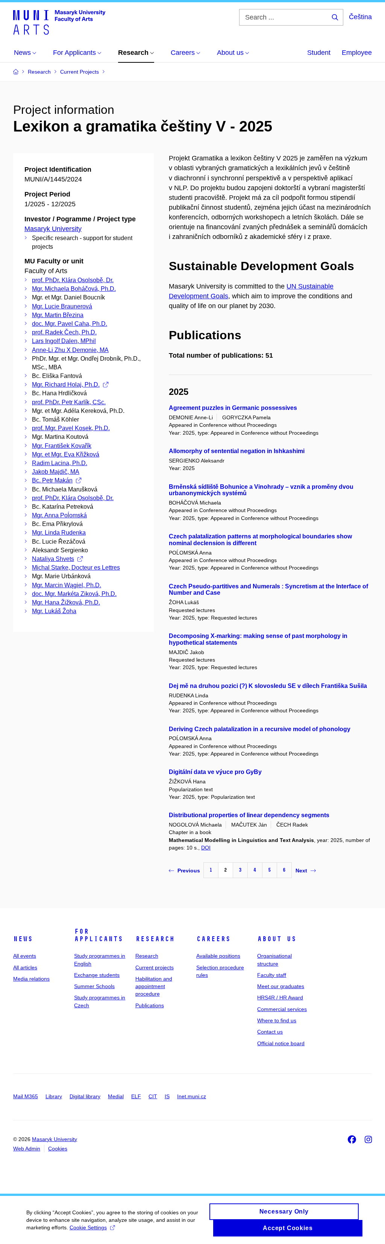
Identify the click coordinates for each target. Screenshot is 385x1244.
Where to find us (276, 1020)
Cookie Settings (88, 1227)
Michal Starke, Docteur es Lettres (76, 567)
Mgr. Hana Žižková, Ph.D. (66, 602)
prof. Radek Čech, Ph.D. (64, 332)
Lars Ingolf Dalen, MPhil (64, 341)
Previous (188, 871)
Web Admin (26, 1149)
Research (154, 939)
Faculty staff (271, 975)
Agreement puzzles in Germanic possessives (233, 408)
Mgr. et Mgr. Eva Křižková (65, 454)
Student (318, 52)
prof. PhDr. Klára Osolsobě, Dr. (73, 280)
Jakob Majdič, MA (55, 472)
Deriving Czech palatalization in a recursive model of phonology (259, 729)
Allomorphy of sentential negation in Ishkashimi (237, 451)
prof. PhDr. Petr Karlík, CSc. (69, 402)
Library (53, 1096)
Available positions (218, 956)
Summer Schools (94, 986)
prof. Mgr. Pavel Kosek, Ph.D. (71, 428)
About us (276, 939)
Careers (213, 939)
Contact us (270, 1032)
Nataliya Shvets (53, 559)
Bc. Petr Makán (52, 480)
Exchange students (97, 975)
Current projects (154, 967)
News (23, 939)
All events (24, 956)
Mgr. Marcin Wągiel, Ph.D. (66, 585)
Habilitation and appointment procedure (153, 986)
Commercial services (282, 1009)
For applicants (98, 935)
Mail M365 (25, 1096)
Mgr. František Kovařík (61, 446)
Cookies (57, 1149)
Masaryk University (53, 229)
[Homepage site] (59, 22)
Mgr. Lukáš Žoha (54, 611)
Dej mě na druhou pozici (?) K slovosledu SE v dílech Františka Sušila (268, 686)
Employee (357, 52)
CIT (153, 1096)
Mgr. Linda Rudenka (59, 532)
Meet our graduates (280, 986)
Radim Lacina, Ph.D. (59, 463)
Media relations (31, 979)
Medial (116, 1096)
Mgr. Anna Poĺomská (59, 515)
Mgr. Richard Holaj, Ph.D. (66, 384)
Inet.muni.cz (191, 1096)
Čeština (360, 17)
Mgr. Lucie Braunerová (62, 306)
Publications (149, 1005)
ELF (136, 1096)
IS (167, 1096)
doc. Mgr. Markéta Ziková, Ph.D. (74, 594)
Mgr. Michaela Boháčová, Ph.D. (74, 289)
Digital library (85, 1096)
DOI (206, 848)
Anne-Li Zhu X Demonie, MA (70, 350)
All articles (25, 967)
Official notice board (281, 1043)
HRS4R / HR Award (280, 998)
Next (301, 871)
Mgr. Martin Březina (57, 315)
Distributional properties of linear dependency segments (249, 815)
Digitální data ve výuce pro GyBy (215, 772)
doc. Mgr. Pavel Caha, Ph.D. (69, 323)
